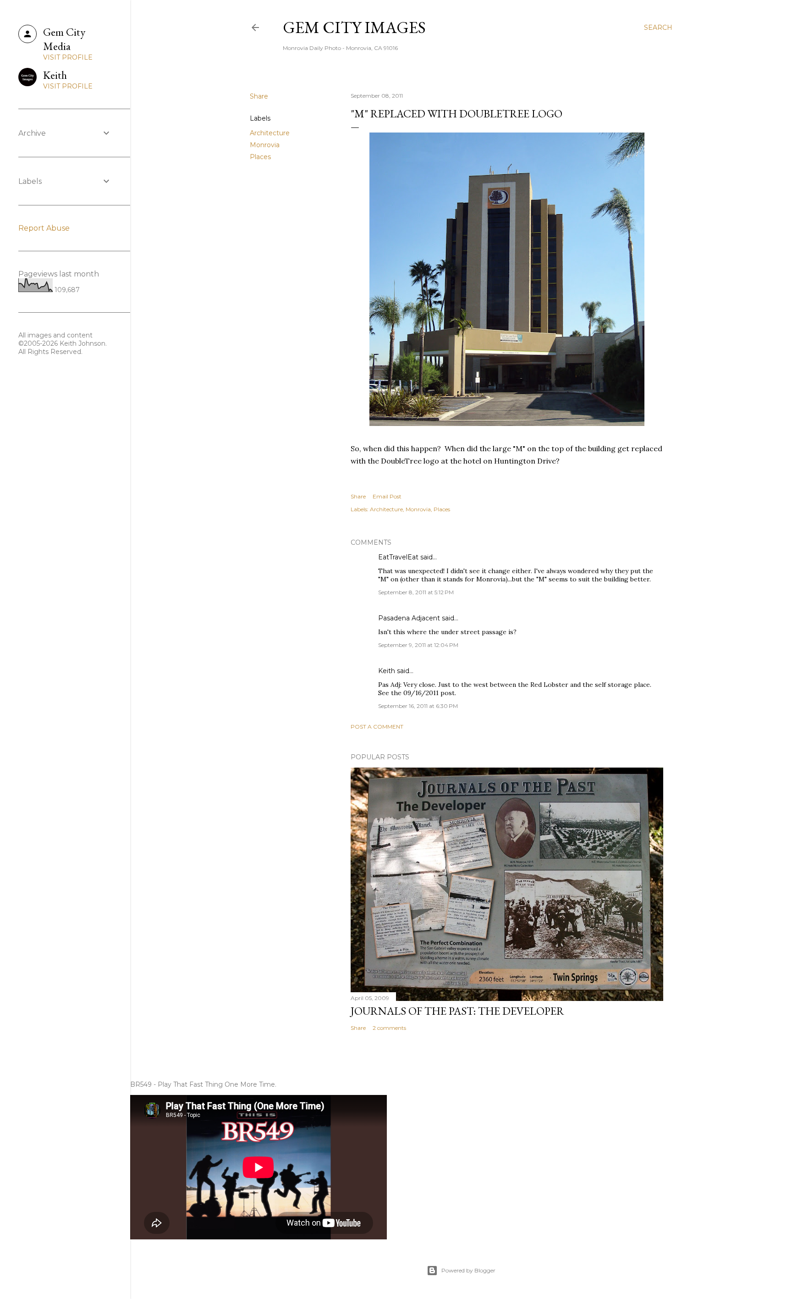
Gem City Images (354, 27)
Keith (386, 671)
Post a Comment (377, 726)
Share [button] (259, 96)
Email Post (387, 496)
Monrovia (265, 145)
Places (260, 157)
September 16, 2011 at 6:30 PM (418, 705)
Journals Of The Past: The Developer (457, 1011)
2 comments (389, 1027)
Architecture (270, 133)
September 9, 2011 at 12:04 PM (418, 644)
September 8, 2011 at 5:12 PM (416, 592)
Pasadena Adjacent (409, 618)
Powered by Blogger (468, 1270)
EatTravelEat (398, 557)
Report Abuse (44, 228)
